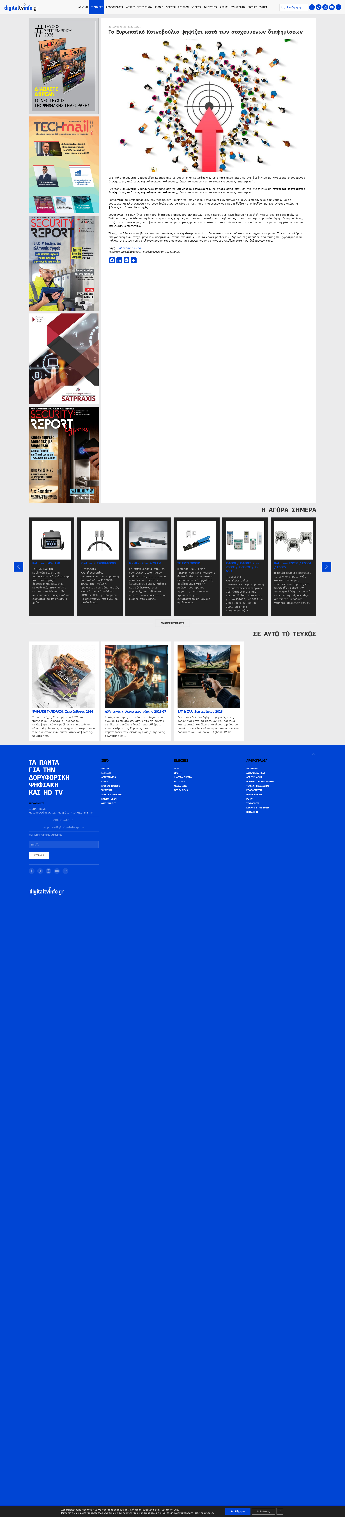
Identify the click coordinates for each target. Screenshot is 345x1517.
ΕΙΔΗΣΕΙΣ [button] (97, 7)
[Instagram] (325, 7)
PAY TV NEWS (181, 790)
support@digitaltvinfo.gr (61, 827)
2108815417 (61, 820)
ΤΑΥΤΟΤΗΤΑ (210, 7)
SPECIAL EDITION (177, 7)
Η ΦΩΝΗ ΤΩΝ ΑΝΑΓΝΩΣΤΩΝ (260, 781)
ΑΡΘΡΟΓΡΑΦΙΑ (108, 777)
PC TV (249, 799)
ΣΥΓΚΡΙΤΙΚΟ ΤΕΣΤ (255, 773)
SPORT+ (178, 773)
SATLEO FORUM (257, 7)
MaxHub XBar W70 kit (145, 563)
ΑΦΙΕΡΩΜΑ (251, 768)
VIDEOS (196, 7)
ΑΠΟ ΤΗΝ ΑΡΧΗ (254, 777)
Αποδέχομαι (238, 1511)
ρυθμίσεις (207, 1513)
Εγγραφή (39, 855)
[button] (18, 567)
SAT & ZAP (179, 781)
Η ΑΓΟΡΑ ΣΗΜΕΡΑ (183, 777)
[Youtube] (332, 7)
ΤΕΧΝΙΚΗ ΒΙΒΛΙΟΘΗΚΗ (257, 786)
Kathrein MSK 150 (46, 563)
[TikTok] (318, 7)
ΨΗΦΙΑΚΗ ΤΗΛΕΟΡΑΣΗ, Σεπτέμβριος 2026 (62, 711)
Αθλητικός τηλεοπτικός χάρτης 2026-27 (135, 711)
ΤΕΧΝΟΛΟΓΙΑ (252, 803)
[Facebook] (312, 7)
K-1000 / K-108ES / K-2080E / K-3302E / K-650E (242, 567)
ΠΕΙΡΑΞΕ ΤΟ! (252, 812)
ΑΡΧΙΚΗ (83, 7)
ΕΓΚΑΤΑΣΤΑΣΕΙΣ (254, 790)
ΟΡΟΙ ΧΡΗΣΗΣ (108, 803)
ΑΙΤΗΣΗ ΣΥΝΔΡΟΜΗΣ (232, 7)
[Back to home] (22, 7)
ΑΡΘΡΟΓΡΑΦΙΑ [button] (114, 7)
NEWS (177, 768)
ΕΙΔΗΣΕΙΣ (106, 773)
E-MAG (159, 7)
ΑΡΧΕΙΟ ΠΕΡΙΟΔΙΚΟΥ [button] (139, 7)
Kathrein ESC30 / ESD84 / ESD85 (292, 565)
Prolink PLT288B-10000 (98, 563)
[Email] (338, 7)
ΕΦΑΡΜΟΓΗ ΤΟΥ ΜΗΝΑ (257, 808)
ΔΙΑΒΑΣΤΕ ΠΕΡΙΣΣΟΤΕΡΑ (172, 623)
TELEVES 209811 (189, 563)
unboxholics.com (129, 248)
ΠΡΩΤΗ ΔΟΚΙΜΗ (254, 794)
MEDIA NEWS (180, 786)
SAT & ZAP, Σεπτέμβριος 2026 (200, 711)
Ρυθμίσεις (263, 1511)
